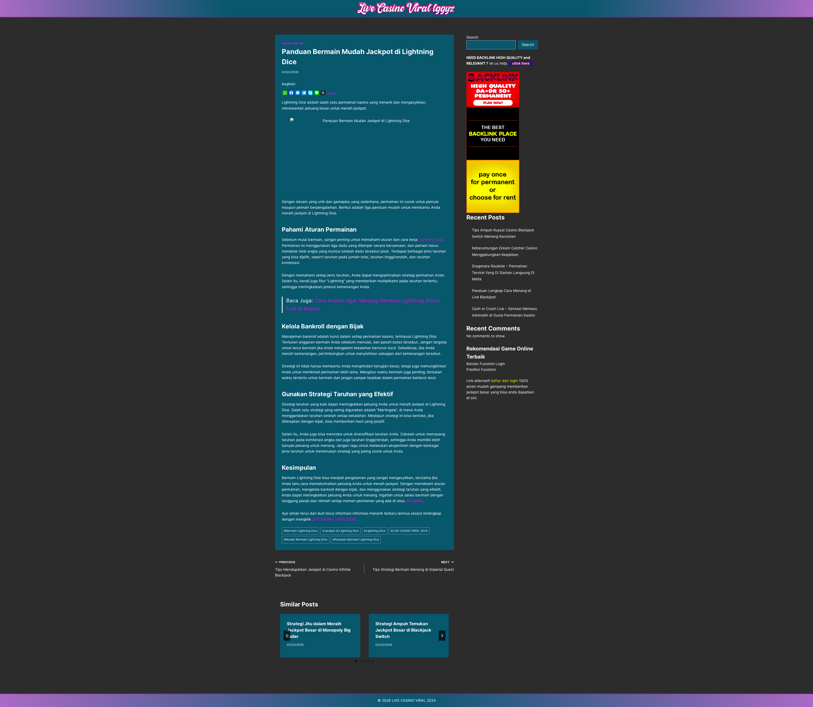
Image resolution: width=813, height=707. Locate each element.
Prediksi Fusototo (481, 369)
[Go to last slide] (286, 636)
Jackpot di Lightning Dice (340, 530)
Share (331, 93)
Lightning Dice (431, 240)
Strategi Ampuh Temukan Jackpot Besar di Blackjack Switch (403, 630)
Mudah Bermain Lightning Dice (305, 539)
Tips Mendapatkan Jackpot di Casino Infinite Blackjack (313, 568)
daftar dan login (504, 381)
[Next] (442, 636)
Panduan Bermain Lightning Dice (356, 539)
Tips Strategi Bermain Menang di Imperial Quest (413, 566)
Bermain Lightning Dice (300, 530)
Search (472, 37)
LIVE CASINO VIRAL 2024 (333, 519)
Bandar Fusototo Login (485, 364)
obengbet (414, 501)
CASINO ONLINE (292, 43)
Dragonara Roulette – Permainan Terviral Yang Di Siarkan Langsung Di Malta (503, 272)
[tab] (356, 661)
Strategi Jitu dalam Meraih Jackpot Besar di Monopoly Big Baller (319, 630)
